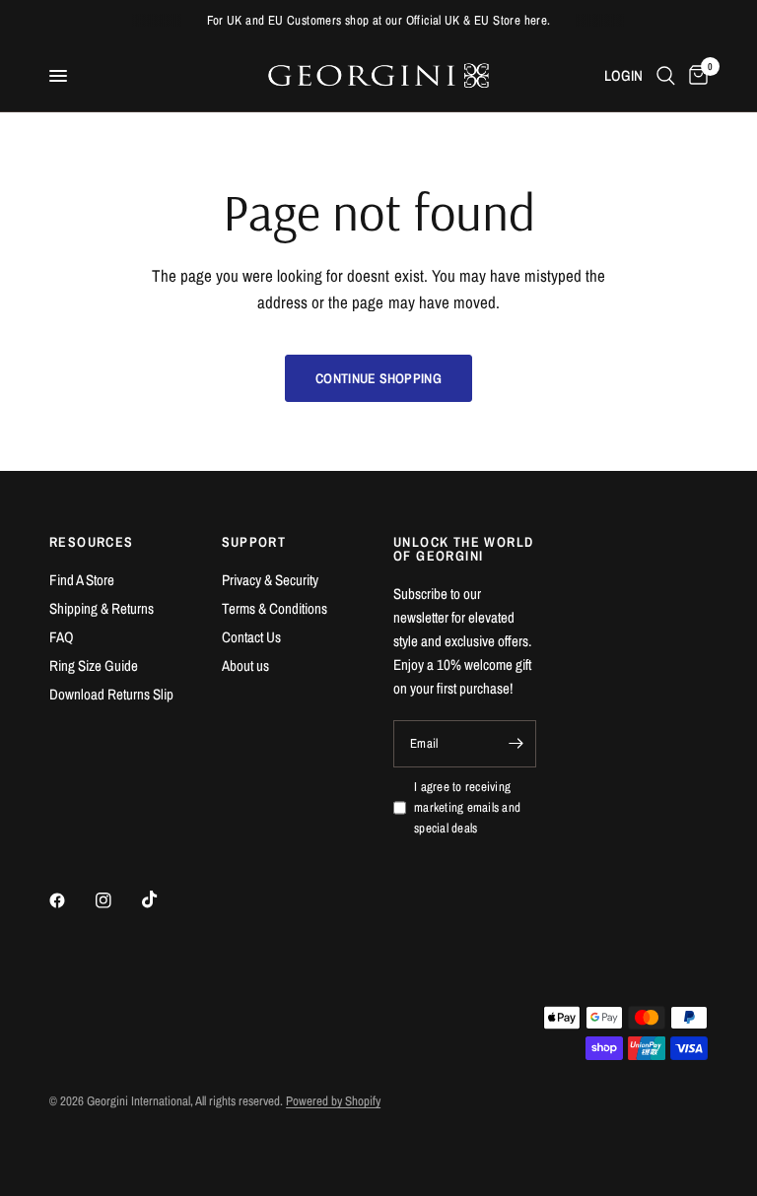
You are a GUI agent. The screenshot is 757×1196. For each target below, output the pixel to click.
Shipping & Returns (101, 608)
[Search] (666, 75)
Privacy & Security (270, 579)
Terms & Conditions (274, 608)
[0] (695, 75)
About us (245, 665)
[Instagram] (117, 900)
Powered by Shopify (333, 1101)
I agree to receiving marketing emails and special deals (467, 807)
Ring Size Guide (93, 665)
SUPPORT (254, 542)
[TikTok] (163, 899)
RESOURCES (91, 542)
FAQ (61, 637)
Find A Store (81, 579)
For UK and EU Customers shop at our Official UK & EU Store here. (379, 20)
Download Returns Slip (111, 694)
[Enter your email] (516, 743)
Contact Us (251, 637)
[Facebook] (71, 900)
